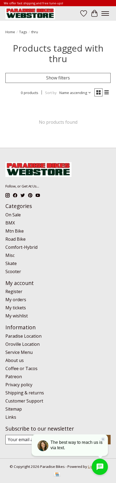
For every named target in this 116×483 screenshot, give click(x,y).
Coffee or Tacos (21, 368)
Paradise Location (23, 336)
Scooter (13, 271)
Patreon (13, 377)
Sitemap (13, 409)
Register (13, 291)
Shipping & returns (24, 393)
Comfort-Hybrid (21, 247)
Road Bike (15, 239)
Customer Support (24, 401)
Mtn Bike (14, 231)
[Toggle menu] (105, 13)
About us (14, 360)
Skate (11, 263)
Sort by (51, 92)
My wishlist (16, 316)
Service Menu (19, 352)
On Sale (13, 215)
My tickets (15, 308)
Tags (23, 31)
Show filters (58, 78)
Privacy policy (18, 385)
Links (10, 417)
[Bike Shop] (30, 13)
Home (10, 31)
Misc (10, 255)
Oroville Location (22, 344)
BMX (10, 223)
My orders (15, 300)
